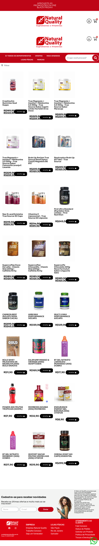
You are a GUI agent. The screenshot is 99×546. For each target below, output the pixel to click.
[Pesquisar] (95, 58)
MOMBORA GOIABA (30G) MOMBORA (38, 408)
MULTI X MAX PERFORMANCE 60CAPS (62, 316)
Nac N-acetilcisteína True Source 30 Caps (12, 215)
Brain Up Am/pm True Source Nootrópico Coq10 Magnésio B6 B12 (38, 160)
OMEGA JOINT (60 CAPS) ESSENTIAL (63, 455)
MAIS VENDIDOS (89, 42)
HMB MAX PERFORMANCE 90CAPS (36, 316)
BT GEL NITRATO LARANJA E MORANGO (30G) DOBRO (62, 363)
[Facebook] (9, 528)
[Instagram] (16, 528)
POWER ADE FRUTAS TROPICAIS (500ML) (12, 408)
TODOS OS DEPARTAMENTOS (84, 38)
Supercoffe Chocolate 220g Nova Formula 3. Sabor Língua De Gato (62, 269)
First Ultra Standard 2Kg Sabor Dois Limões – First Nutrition (63, 212)
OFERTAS (74, 42)
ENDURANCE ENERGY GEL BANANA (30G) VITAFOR (61, 410)
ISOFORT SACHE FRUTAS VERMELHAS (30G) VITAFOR (38, 456)
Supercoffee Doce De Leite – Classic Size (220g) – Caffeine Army (11, 268)
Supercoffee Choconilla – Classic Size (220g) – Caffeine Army (38, 268)
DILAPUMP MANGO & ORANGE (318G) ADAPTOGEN (38, 362)
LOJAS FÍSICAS (78, 46)
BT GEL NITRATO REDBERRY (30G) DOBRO (10, 456)
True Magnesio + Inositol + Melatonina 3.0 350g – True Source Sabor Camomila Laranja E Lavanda (12, 162)
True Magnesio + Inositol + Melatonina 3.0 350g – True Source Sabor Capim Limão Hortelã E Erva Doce (38, 106)
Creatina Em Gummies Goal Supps (9, 103)
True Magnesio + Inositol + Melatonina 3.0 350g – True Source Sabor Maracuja (64, 105)
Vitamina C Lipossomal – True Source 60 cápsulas (38, 216)
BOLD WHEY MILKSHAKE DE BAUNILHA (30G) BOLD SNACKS (10, 363)
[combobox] (82, 57)
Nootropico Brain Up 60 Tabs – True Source (64, 159)
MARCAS (91, 46)
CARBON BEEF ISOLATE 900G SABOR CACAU (10, 316)
